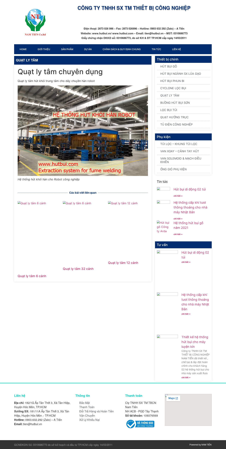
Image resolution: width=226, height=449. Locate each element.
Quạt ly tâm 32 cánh (78, 269)
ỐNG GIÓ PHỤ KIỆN (173, 169)
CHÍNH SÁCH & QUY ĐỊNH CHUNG (122, 49)
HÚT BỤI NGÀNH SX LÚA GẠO (180, 73)
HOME (23, 49)
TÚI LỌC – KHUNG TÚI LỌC (178, 144)
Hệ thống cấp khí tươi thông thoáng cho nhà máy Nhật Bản (190, 207)
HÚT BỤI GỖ (168, 66)
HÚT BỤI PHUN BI (172, 81)
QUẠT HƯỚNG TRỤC (174, 117)
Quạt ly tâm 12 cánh (123, 263)
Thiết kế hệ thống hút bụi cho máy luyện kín (195, 341)
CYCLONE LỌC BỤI (173, 88)
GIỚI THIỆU (44, 49)
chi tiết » (178, 196)
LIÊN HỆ (176, 49)
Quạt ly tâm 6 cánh (32, 276)
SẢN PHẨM (67, 49)
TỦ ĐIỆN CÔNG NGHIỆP (176, 124)
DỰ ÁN (88, 49)
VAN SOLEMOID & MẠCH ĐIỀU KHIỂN (180, 160)
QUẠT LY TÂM (27, 60)
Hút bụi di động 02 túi (190, 189)
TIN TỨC (156, 49)
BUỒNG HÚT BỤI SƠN (175, 102)
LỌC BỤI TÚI (168, 110)
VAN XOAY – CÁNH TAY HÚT (179, 151)
